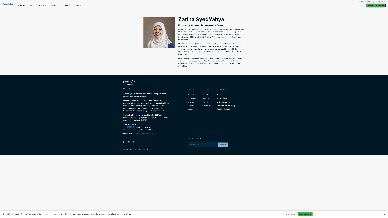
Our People (192, 98)
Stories (190, 106)
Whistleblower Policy (224, 102)
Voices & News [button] (53, 5)
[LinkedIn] (124, 142)
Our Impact (66, 5)
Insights (190, 109)
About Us (21, 5)
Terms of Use (222, 95)
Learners (31, 5)
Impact (373, 1)
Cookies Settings (223, 109)
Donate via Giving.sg (376, 5)
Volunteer (206, 106)
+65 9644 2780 (129, 129)
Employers (42, 5)
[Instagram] (129, 142)
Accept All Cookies (305, 214)
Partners (206, 102)
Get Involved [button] (76, 5)
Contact (206, 109)
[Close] (385, 214)
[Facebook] (133, 142)
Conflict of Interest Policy (226, 106)
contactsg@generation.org (143, 134)
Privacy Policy (222, 98)
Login (383, 1)
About (378, 1)
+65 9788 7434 (129, 127)
